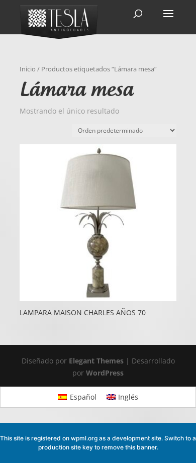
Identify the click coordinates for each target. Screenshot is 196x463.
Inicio (28, 68)
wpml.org (84, 438)
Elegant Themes (96, 360)
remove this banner (129, 447)
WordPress (105, 373)
